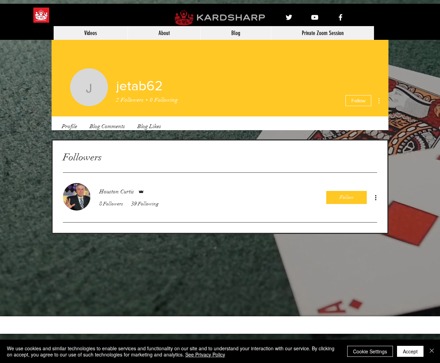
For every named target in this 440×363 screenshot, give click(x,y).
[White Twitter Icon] (289, 17)
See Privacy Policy (205, 354)
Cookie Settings (370, 351)
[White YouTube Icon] (314, 17)
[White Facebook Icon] (340, 17)
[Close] (432, 351)
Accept (410, 351)
